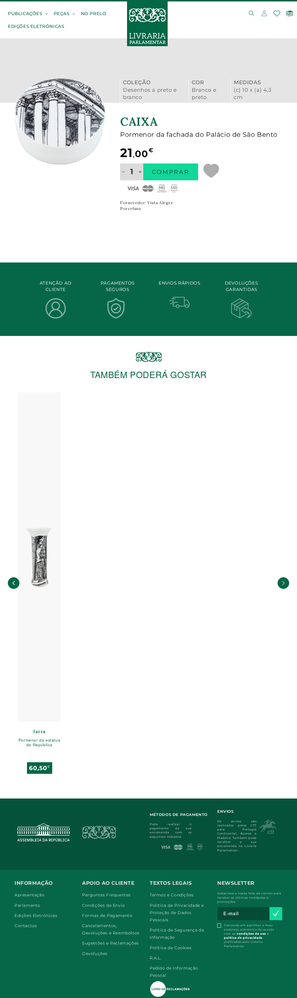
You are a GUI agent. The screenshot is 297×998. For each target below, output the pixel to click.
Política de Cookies (170, 947)
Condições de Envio (103, 905)
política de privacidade (243, 938)
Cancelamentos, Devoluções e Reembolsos (111, 929)
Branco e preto (204, 94)
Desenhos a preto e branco (150, 94)
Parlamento (27, 905)
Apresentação (29, 895)
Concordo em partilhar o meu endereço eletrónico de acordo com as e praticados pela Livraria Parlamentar (249, 935)
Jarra (39, 731)
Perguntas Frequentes (106, 895)
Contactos (26, 925)
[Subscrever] (275, 913)
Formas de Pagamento (107, 915)
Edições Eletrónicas (36, 915)
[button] (27, 13)
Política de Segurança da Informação (177, 933)
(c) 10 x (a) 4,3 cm (252, 94)
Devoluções (95, 953)
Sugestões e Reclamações (110, 943)
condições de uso (251, 934)
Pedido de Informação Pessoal (174, 971)
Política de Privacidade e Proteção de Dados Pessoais (177, 913)
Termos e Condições (172, 895)
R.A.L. (156, 958)
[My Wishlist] (277, 13)
